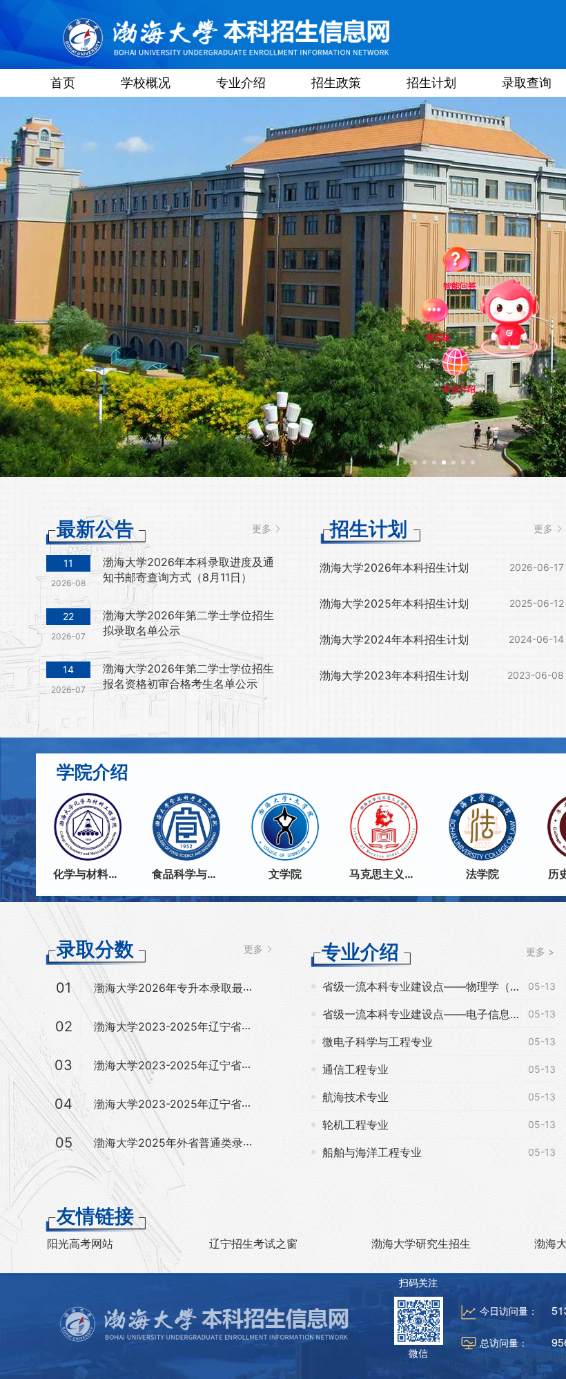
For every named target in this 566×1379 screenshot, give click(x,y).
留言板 (441, 332)
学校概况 (145, 82)
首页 (62, 82)
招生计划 (431, 82)
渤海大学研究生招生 (421, 1243)
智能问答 (460, 262)
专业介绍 (241, 82)
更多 (263, 528)
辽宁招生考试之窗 (253, 1243)
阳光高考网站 (80, 1243)
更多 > (540, 951)
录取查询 (527, 82)
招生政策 (336, 82)
